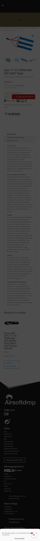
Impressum (29, 538)
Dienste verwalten (19, 518)
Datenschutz (21, 538)
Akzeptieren (20, 523)
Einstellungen (20, 534)
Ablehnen (20, 529)
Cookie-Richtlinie (12, 538)
